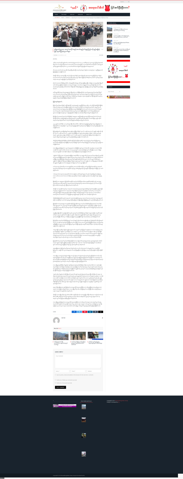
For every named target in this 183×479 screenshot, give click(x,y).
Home (56, 14)
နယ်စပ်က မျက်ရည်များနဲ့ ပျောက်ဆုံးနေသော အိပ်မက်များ (95, 342)
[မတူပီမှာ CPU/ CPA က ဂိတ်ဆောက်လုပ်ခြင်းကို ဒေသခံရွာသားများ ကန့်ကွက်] (84, 420)
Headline (80, 14)
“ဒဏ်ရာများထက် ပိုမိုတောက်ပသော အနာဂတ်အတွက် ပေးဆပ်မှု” (61, 343)
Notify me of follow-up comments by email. (67, 380)
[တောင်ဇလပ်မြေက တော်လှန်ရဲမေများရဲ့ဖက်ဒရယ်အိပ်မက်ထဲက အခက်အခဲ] (78, 336)
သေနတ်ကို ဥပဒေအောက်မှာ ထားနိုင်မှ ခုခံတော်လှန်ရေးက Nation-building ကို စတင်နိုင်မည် (122, 50)
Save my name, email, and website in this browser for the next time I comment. (75, 375)
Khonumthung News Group (121, 400)
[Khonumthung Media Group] (59, 8)
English (72, 14)
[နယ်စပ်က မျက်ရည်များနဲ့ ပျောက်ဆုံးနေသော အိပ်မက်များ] (95, 336)
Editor (55, 55)
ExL (119, 402)
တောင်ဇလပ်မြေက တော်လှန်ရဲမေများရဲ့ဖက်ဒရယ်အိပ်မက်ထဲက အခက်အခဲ (78, 343)
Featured (63, 14)
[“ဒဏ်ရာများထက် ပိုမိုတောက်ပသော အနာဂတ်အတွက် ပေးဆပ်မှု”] (60, 336)
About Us (88, 14)
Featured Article (112, 23)
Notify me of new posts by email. (64, 383)
